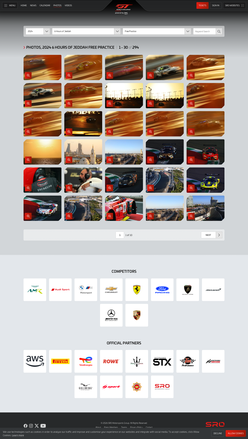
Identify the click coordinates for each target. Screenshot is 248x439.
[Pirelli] (60, 361)
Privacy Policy (136, 427)
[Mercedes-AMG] (111, 315)
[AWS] (35, 361)
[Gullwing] (85, 387)
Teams (124, 427)
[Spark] (111, 387)
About (98, 427)
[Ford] (162, 289)
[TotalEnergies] (85, 361)
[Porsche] (136, 315)
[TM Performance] (187, 361)
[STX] (162, 361)
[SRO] (162, 387)
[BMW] (85, 289)
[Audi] (60, 289)
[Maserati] (136, 361)
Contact (149, 427)
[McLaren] (213, 289)
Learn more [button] (18, 435)
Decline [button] (218, 433)
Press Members (111, 427)
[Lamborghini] (187, 289)
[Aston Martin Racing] (35, 289)
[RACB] (136, 387)
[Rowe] (111, 361)
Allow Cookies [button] (236, 433)
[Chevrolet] (111, 289)
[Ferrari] (136, 289)
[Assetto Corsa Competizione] (213, 361)
